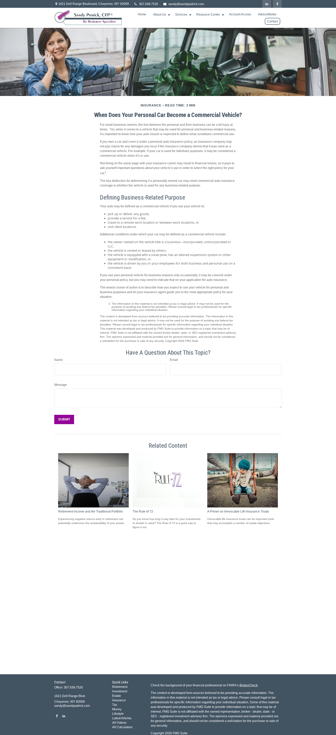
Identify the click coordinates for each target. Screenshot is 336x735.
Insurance (119, 700)
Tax (114, 704)
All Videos (119, 722)
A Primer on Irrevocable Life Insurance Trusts (238, 511)
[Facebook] (277, 4)
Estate (116, 695)
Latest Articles (121, 718)
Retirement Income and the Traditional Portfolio (90, 511)
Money (117, 709)
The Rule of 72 (143, 511)
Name (58, 359)
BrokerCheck (249, 685)
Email (174, 359)
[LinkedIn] (266, 4)
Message (60, 384)
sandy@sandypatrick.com (186, 4)
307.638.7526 (148, 4)
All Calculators (122, 727)
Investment (119, 691)
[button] (142, 14)
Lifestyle (118, 713)
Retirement (119, 686)
